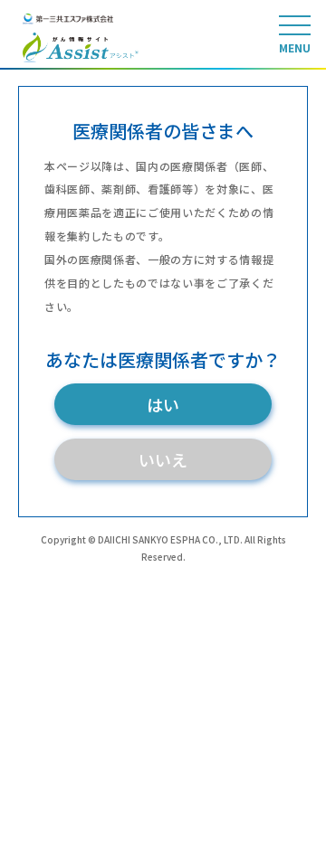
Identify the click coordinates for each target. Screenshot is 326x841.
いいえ (163, 459)
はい (163, 404)
